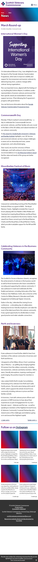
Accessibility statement (19, 509)
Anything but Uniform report (27, 153)
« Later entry (5, 420)
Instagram (22, 427)
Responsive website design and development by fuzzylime (19, 519)
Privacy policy (19, 507)
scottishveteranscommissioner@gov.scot (19, 516)
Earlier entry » (32, 420)
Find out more (28, 558)
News (10, 12)
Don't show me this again (18, 560)
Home (2, 12)
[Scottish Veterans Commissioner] (12, 4)
